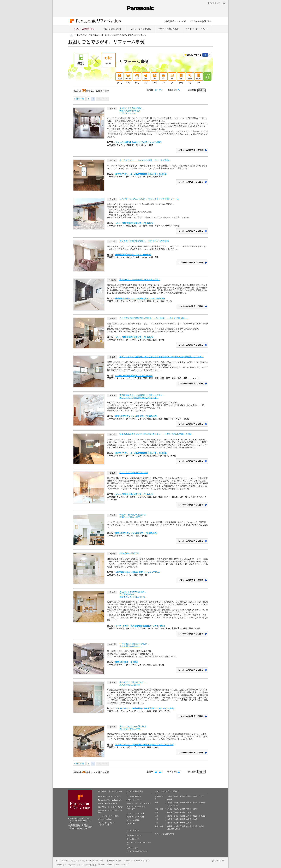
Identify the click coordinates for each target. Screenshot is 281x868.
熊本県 (188, 826)
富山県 (176, 809)
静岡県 (176, 812)
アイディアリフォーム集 (135, 813)
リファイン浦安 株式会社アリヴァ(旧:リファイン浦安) (138, 142)
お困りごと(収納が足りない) (124, 35)
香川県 (176, 823)
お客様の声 (131, 823)
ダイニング (138, 803)
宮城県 (195, 796)
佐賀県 (176, 826)
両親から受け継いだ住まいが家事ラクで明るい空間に (133, 516)
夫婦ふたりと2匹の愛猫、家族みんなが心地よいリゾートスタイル (131, 110)
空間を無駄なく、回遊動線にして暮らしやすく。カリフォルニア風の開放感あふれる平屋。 (142, 396)
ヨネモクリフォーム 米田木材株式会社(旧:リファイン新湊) (141, 174)
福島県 (169, 799)
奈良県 (195, 816)
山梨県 (169, 805)
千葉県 (188, 803)
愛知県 (182, 812)
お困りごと (105, 35)
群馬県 (176, 803)
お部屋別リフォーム (134, 835)
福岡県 (169, 826)
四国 (156, 823)
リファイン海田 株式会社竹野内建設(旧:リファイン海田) (140, 626)
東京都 (195, 803)
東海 (156, 812)
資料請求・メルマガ (175, 21)
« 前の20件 (79, 98)
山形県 (201, 796)
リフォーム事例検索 (89, 35)
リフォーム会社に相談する (164, 834)
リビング (147, 803)
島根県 (176, 819)
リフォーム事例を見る (84, 29)
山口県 (195, 819)
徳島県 (169, 823)
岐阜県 (169, 812)
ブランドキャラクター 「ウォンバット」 (106, 824)
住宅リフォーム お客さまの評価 (110, 807)
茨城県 (169, 803)
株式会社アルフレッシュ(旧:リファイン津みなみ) (136, 416)
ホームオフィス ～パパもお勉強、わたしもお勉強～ (145, 160)
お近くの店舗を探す (112, 29)
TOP (77, 35)
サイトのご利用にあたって (66, 860)
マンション (137, 800)
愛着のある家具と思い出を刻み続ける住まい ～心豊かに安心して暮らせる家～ (156, 434)
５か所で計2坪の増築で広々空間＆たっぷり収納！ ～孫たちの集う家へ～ (154, 318)
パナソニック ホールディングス (137, 860)
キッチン (130, 803)
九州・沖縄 (159, 826)
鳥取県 (169, 819)
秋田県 (182, 796)
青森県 (176, 796)
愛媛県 (182, 823)
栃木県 (176, 805)
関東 (156, 803)
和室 (143, 806)
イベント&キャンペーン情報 (108, 816)
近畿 (156, 816)
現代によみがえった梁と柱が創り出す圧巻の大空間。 (133, 727)
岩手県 (188, 796)
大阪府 (182, 816)
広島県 (188, 819)
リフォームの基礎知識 (140, 29)
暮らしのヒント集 (133, 839)
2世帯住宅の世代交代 (129, 553)
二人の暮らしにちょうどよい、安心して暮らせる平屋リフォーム (149, 199)
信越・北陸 (159, 809)
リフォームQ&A (132, 848)
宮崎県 (201, 826)
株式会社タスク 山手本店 (126, 662)
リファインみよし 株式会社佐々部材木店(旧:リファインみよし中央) (144, 708)
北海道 (169, 796)
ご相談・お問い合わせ (169, 29)
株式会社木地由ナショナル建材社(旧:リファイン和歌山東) (140, 298)
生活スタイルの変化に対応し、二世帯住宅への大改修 (144, 241)
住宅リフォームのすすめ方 (108, 803)
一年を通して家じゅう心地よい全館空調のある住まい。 (134, 645)
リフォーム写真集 (133, 820)
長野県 (195, 809)
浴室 (128, 806)
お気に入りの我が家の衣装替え (134, 472)
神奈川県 (202, 803)
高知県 (188, 823)
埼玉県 (182, 803)
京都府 (176, 816)
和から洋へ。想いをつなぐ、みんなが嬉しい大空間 (133, 683)
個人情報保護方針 (114, 860)
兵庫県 (188, 816)
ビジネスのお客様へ (200, 21)
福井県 (188, 809)
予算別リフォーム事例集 (135, 817)
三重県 (188, 812)
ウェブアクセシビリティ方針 (91, 860)
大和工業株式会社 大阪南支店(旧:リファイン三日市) (137, 572)
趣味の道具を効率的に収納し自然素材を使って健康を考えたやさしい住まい (133, 594)
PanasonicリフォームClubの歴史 (110, 800)
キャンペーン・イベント (197, 29)
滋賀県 (169, 816)
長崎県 (182, 826)
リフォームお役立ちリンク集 (137, 851)
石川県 (182, 809)
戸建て (129, 800)
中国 (156, 819)
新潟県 (169, 809)
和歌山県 (202, 816)
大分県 (195, 826)
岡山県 (182, 819)
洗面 (139, 806)
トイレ (133, 806)
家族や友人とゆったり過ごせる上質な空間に (140, 279)
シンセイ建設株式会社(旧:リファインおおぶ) (134, 223)
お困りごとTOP (207, 77)
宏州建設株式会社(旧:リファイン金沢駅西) (133, 255)
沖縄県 (177, 829)
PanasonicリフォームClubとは (109, 796)
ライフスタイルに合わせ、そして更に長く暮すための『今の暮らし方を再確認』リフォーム (162, 356)
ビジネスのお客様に (105, 819)
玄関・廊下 (131, 809)
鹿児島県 (170, 829)
